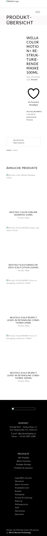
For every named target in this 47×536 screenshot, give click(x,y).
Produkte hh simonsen (23, 468)
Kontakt (18, 491)
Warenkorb (19, 481)
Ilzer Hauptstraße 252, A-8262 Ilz (23, 430)
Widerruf (18, 501)
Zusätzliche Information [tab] (18, 141)
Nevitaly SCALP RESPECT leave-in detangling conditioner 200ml (23, 320)
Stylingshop (19, 494)
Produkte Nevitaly (23, 464)
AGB (17, 507)
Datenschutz (20, 511)
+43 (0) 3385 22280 (27, 436)
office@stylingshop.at (27, 433)
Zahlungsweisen (21, 504)
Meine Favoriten (23, 461)
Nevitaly (21, 218)
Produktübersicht (22, 488)
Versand (34, 79)
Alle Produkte (23, 457)
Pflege (29, 120)
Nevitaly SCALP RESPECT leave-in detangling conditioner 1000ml (23, 375)
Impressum (19, 514)
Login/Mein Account (23, 478)
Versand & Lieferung (23, 498)
